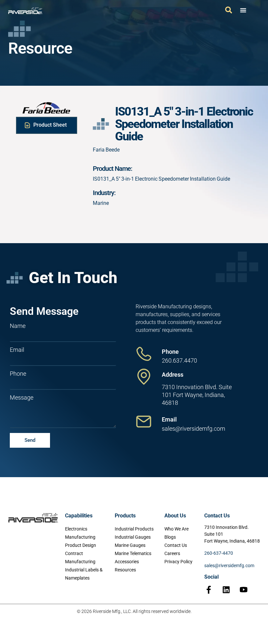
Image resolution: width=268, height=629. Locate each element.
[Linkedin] (226, 589)
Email (17, 350)
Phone (18, 374)
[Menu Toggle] (243, 10)
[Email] (144, 421)
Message (21, 398)
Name (17, 326)
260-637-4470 (218, 553)
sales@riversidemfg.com (229, 565)
